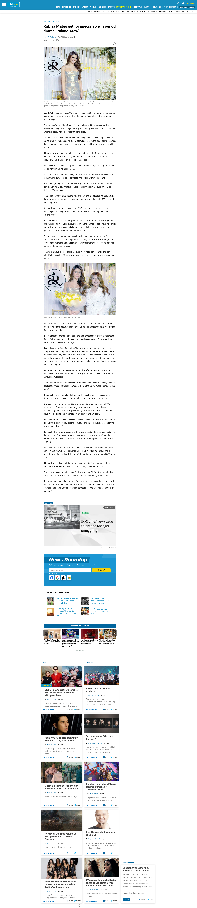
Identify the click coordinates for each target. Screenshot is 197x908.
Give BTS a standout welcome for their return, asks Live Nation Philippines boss (61, 693)
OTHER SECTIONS (170, 7)
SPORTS (111, 7)
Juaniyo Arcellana (93, 695)
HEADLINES (66, 7)
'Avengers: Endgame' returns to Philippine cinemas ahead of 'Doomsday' (60, 836)
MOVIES (185, 11)
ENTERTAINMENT (123, 7)
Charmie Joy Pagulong (95, 743)
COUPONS (157, 7)
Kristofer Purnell (93, 794)
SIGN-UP (101, 570)
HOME (57, 7)
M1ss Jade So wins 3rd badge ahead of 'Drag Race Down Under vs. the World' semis (101, 883)
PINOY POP (141, 11)
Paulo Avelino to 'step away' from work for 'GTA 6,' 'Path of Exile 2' (61, 739)
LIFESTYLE (137, 7)
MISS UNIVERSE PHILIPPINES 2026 (101, 11)
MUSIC (192, 11)
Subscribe (190, 3)
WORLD (93, 7)
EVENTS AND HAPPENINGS (157, 11)
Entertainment (53, 21)
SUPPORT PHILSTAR (187, 7)
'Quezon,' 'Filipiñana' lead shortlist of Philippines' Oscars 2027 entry (61, 787)
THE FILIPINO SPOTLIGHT (125, 11)
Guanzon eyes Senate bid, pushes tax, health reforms (136, 869)
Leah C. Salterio (50, 37)
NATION (85, 7)
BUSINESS (101, 7)
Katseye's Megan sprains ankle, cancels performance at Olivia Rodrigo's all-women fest (61, 884)
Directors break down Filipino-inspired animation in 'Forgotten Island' (101, 787)
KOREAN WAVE (174, 11)
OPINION (76, 7)
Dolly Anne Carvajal (94, 839)
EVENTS (147, 7)
